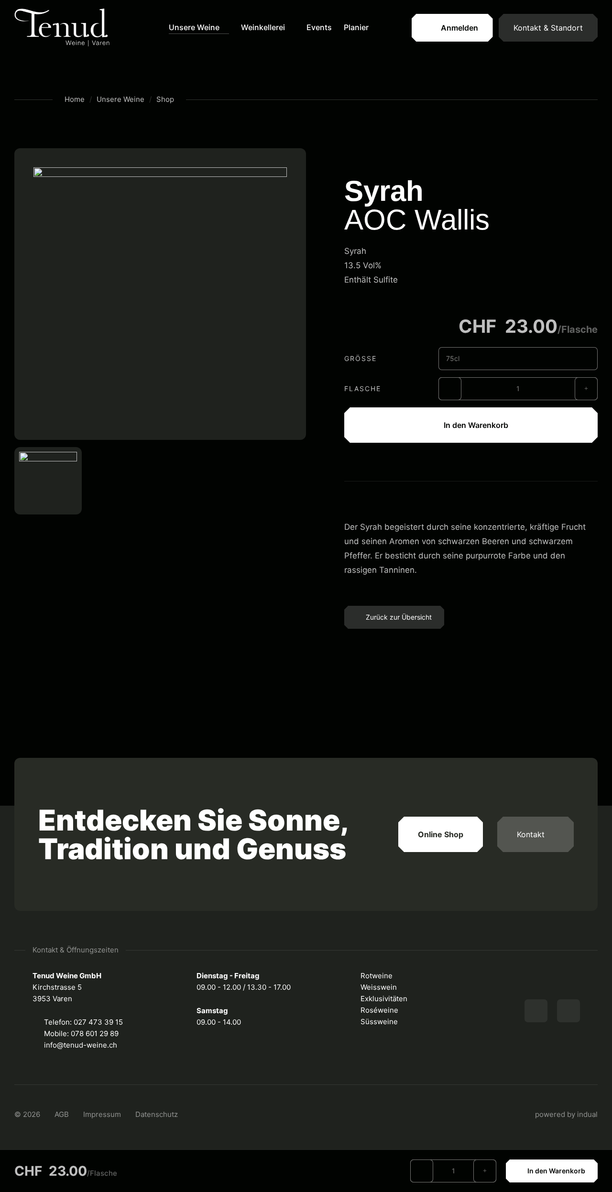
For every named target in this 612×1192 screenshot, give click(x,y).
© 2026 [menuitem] (27, 1114)
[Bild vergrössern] (160, 294)
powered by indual (566, 1114)
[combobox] (518, 358)
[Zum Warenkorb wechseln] (395, 28)
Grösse (360, 358)
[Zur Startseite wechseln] (62, 28)
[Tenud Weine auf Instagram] (568, 1010)
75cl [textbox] (452, 358)
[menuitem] (199, 27)
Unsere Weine (120, 99)
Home (75, 99)
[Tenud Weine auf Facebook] (536, 1010)
